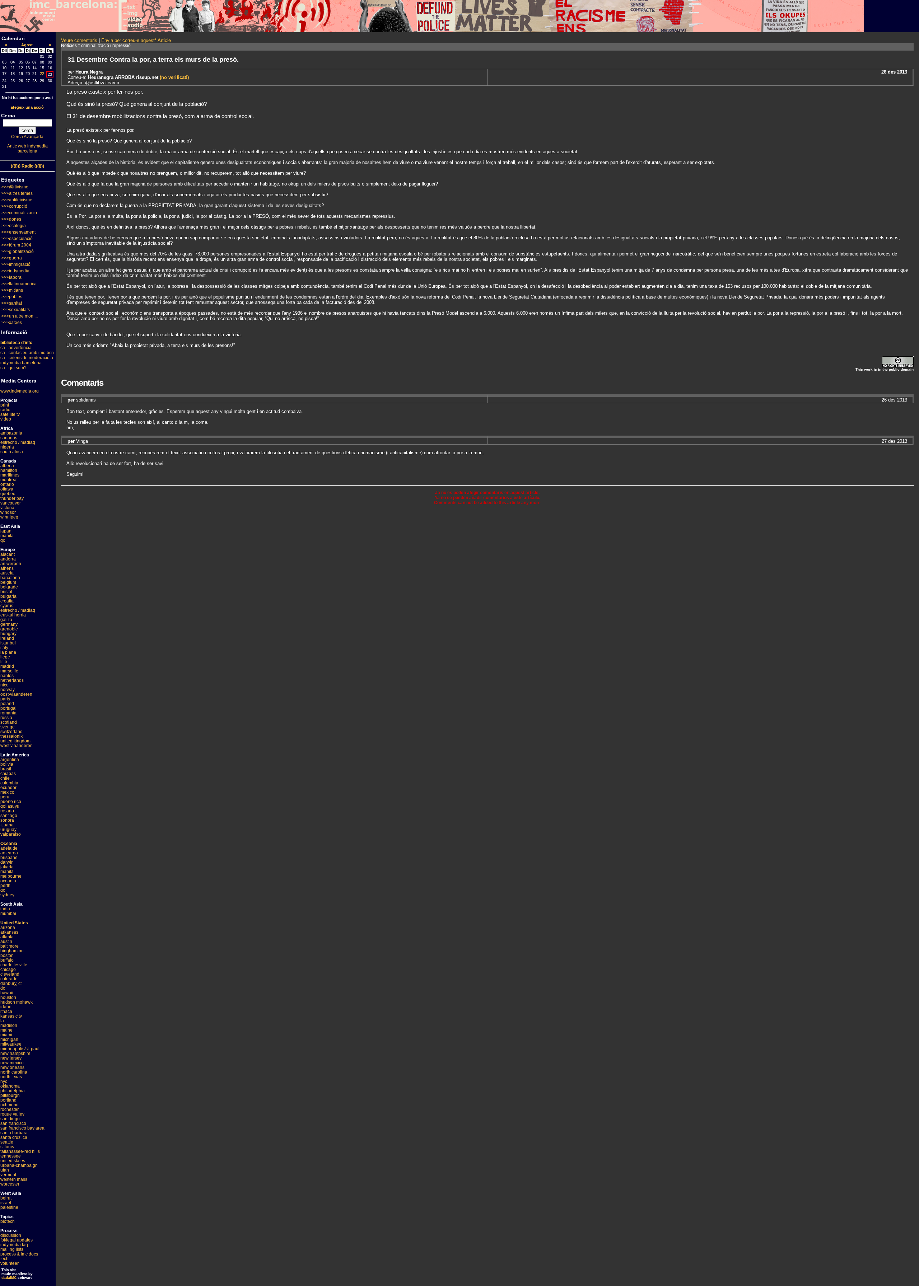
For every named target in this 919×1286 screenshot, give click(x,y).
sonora (7, 820)
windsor (8, 512)
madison (8, 1025)
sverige (7, 726)
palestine (9, 1207)
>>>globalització (17, 251)
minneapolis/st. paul (19, 1048)
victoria (7, 507)
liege (5, 657)
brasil (5, 768)
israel (5, 1202)
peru (4, 796)
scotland (8, 722)
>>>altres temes (17, 193)
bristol (6, 591)
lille (3, 661)
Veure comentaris (79, 40)
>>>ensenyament (18, 232)
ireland (7, 638)
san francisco (13, 1123)
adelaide (9, 848)
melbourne (11, 876)
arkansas (9, 932)
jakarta (7, 866)
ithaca (6, 1011)
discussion (10, 1235)
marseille (9, 670)
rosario (7, 810)
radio (5, 409)
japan (5, 531)
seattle (6, 1142)
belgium (8, 582)
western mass (13, 1179)
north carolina (13, 1072)
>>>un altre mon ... (19, 316)
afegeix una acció (27, 107)
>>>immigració (16, 264)
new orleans (12, 1067)
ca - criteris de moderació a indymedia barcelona (26, 360)
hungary (8, 633)
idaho (5, 1006)
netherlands (12, 680)
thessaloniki (12, 736)
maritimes (9, 475)
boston (7, 955)
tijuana (7, 824)
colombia (9, 782)
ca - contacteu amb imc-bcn (27, 352)
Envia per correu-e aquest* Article (136, 40)
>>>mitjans (12, 290)
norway (7, 689)
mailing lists (11, 1249)
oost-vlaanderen (16, 694)
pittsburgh (10, 1095)
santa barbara (14, 1132)
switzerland (11, 731)
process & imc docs (19, 1254)
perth (5, 885)
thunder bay (12, 498)
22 (42, 73)
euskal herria (13, 615)
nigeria (7, 447)
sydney (7, 894)
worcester (9, 1184)
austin (6, 941)
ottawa (6, 489)
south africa (11, 451)
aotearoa (9, 852)
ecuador (8, 787)
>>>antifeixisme (16, 199)
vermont (8, 1174)
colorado (9, 978)
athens (7, 568)
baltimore (9, 946)
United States (14, 922)
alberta (7, 465)
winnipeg (9, 517)
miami (6, 1034)
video (5, 419)
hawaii (6, 992)
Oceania (8, 843)
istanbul (8, 643)
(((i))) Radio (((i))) (27, 166)
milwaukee (11, 1044)
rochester (9, 1109)
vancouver (10, 503)
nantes (7, 675)
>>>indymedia (15, 270)
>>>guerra (11, 258)
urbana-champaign (19, 1165)
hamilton (8, 470)
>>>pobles (11, 296)
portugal (8, 708)
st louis (7, 1146)
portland (8, 1100)
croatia (7, 601)
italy (4, 647)
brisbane (9, 857)
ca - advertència (16, 347)
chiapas (8, 773)
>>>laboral (12, 277)
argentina (9, 759)
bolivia (6, 764)
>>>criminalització (19, 212)
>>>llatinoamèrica (19, 283)
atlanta (7, 936)
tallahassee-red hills (20, 1151)
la (2, 1020)
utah (4, 1170)
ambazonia (11, 433)
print (4, 405)
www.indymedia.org (19, 391)
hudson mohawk (16, 1002)
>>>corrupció (14, 206)
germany (9, 624)
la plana (8, 652)
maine (6, 1030)
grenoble (9, 629)
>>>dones (11, 219)
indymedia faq (14, 1244)
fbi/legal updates (16, 1240)
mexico (7, 792)
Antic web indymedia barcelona (27, 149)
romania (8, 712)
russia (6, 717)
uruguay (8, 829)
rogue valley (12, 1114)
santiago (8, 815)
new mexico (12, 1062)
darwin (7, 862)
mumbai (8, 913)
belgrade (9, 587)
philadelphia (12, 1090)
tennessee (10, 1156)
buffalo (7, 960)
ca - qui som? (13, 367)
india (5, 908)
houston (8, 997)
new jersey (11, 1058)
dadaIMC (9, 1278)
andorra (8, 559)
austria (7, 573)
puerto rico (10, 801)
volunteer (9, 1263)
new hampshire (15, 1053)
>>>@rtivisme (14, 186)
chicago (8, 969)
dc (2, 988)
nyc (3, 1081)
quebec (7, 493)
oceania (8, 880)
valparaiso (10, 834)
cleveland (9, 974)
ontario (7, 484)
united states (12, 1160)
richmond (9, 1104)
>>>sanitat (11, 303)
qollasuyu (9, 806)
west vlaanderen (16, 745)
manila (7, 535)
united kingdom (15, 740)
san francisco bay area (22, 1128)
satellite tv (10, 414)
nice (4, 684)
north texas (11, 1076)
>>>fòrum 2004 (16, 245)
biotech (7, 1221)
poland (7, 703)
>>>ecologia (13, 225)
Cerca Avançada (27, 136)
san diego (10, 1118)
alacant (7, 554)
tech (4, 1258)
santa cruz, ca (13, 1137)
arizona (7, 927)
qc (2, 540)
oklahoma (10, 1086)
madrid (7, 666)
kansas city (11, 1016)
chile (5, 778)
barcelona (10, 577)
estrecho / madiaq (17, 442)
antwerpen (10, 563)
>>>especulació (17, 238)
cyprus (6, 605)
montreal (9, 479)
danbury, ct (11, 983)
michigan (9, 1039)
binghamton (12, 950)
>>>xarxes (11, 322)
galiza (6, 619)
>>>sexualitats (15, 309)
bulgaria (8, 596)
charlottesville (13, 964)
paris (5, 698)
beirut (5, 1198)
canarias (8, 437)
